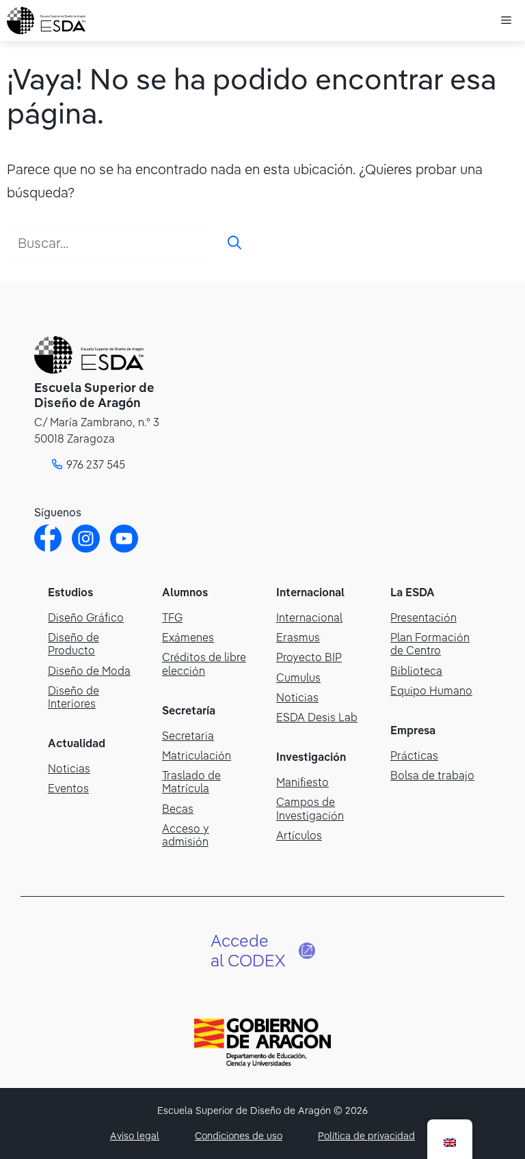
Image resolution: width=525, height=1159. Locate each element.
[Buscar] (234, 243)
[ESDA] (46, 20)
